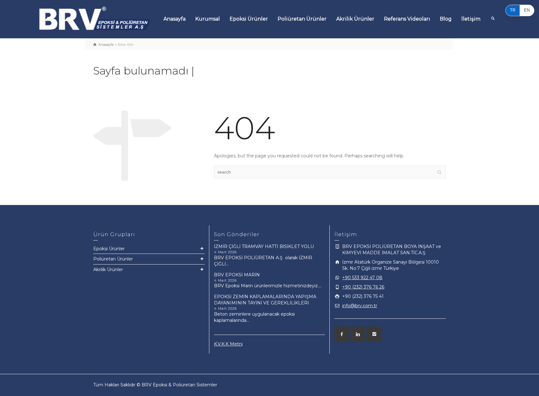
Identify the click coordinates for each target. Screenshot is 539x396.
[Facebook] (341, 334)
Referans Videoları (407, 19)
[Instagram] (374, 334)
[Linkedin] (358, 334)
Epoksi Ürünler (249, 19)
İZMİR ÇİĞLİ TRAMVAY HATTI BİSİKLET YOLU (264, 246)
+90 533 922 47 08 (362, 277)
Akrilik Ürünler (355, 19)
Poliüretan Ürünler (302, 19)
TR (512, 10)
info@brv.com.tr (359, 305)
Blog (446, 19)
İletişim (470, 19)
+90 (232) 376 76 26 (363, 287)
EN (527, 10)
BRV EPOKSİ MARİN (237, 275)
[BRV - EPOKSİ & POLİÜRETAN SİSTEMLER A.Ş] (95, 18)
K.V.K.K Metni (228, 344)
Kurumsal (207, 19)
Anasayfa (174, 19)
